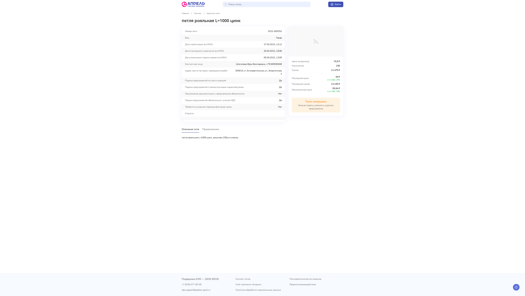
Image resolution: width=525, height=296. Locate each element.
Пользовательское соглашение (305, 279)
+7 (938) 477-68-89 (192, 284)
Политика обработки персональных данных (258, 289)
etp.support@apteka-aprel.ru (196, 289)
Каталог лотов (243, 279)
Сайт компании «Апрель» (248, 284)
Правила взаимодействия (302, 284)
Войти (338, 4)
